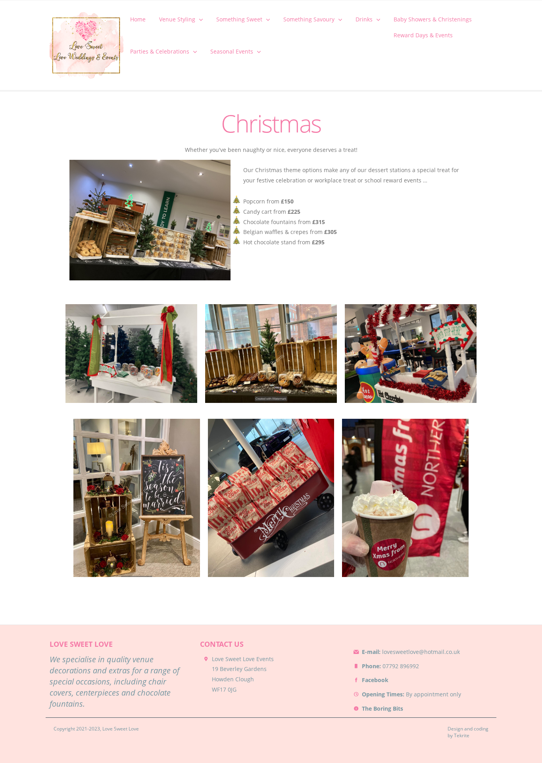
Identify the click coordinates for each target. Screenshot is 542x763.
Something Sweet (239, 19)
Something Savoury (308, 19)
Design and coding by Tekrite (468, 732)
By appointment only (411, 694)
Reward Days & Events (423, 35)
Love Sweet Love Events (243, 659)
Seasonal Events (231, 51)
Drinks (364, 19)
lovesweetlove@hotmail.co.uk (411, 652)
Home (138, 19)
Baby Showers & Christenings (433, 19)
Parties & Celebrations (159, 51)
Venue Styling (177, 19)
